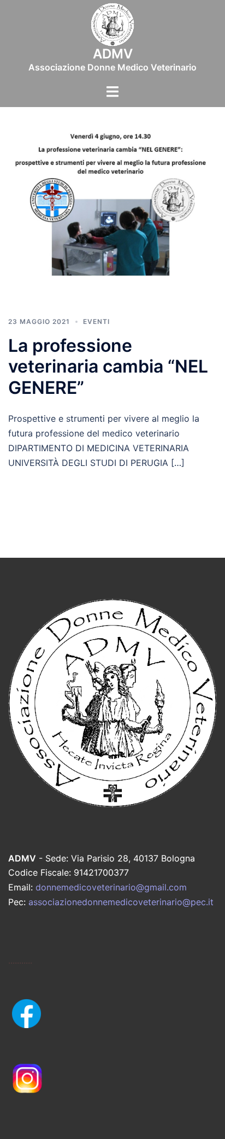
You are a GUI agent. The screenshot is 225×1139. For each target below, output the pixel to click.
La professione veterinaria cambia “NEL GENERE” (108, 366)
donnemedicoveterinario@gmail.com (111, 887)
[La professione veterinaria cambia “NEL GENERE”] (112, 215)
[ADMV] (112, 27)
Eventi (96, 321)
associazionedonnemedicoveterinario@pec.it (121, 901)
